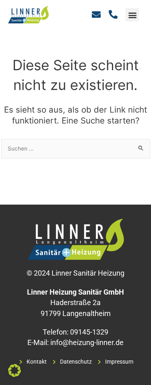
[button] (132, 14)
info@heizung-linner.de (87, 342)
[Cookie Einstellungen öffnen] (14, 374)
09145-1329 (89, 332)
